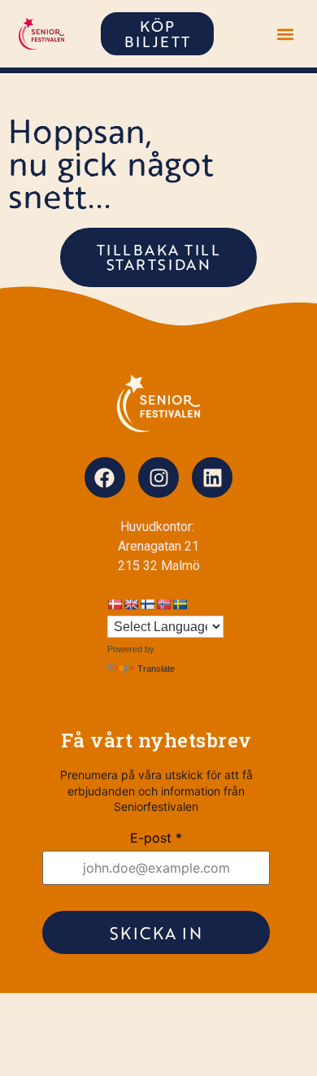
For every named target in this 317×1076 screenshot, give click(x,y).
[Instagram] (158, 477)
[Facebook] (105, 477)
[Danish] (114, 604)
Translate (156, 668)
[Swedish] (179, 604)
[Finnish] (147, 604)
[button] (284, 33)
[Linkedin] (212, 477)
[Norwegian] (163, 604)
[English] (131, 604)
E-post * (156, 838)
